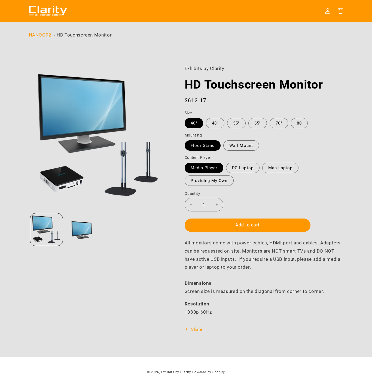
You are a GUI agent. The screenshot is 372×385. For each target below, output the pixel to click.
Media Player (204, 167)
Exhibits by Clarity (176, 372)
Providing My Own (209, 180)
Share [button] (196, 329)
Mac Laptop (280, 167)
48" (215, 123)
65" (257, 123)
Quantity (192, 193)
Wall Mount (241, 145)
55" (236, 123)
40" (194, 123)
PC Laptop (242, 167)
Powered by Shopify (208, 372)
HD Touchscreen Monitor (84, 35)
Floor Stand (203, 145)
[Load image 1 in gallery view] (46, 229)
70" (279, 123)
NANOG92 (40, 35)
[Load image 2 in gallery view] (81, 229)
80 (299, 123)
